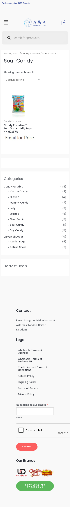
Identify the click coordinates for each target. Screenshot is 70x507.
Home (7, 53)
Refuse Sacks (18, 247)
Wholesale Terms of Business (30, 352)
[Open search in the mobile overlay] (35, 37)
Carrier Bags (17, 241)
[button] (5, 23)
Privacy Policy (26, 394)
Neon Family (17, 219)
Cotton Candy (19, 191)
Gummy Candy (19, 202)
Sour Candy (17, 225)
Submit (27, 446)
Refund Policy (26, 376)
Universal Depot (13, 236)
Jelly (12, 208)
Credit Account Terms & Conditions (32, 369)
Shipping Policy (27, 382)
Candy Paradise (13, 186)
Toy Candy (16, 230)
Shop (16, 53)
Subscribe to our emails (32, 405)
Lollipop (14, 214)
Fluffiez (14, 197)
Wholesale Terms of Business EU (30, 360)
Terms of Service (28, 388)
